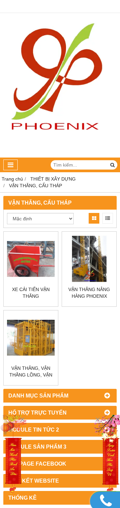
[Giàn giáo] (13, 455)
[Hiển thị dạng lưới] (94, 218)
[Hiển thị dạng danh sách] (107, 218)
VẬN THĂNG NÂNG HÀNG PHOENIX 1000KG (89, 296)
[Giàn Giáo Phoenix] (106, 455)
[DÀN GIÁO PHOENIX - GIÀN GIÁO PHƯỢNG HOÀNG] (60, 156)
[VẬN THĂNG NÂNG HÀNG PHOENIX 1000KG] (89, 259)
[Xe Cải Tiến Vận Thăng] (31, 259)
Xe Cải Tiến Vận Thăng (31, 293)
